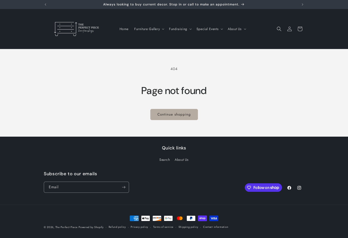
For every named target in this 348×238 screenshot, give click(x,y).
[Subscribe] (123, 187)
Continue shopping (174, 114)
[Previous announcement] (45, 4)
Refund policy (117, 227)
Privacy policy (139, 227)
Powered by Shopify (91, 227)
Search (164, 159)
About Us (182, 159)
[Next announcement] (302, 4)
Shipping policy (188, 227)
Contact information (215, 227)
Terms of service (163, 227)
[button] (148, 29)
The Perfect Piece (66, 227)
